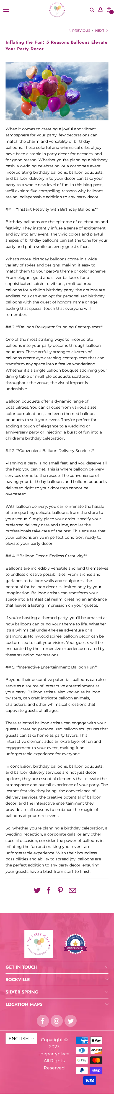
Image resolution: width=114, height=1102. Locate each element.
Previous (80, 30)
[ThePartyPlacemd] (57, 9)
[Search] (92, 10)
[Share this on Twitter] (37, 890)
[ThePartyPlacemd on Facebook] (43, 1021)
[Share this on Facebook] (48, 890)
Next (100, 30)
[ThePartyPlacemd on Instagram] (57, 1021)
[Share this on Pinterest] (60, 890)
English (19, 1038)
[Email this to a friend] (72, 891)
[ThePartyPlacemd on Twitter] (70, 1021)
